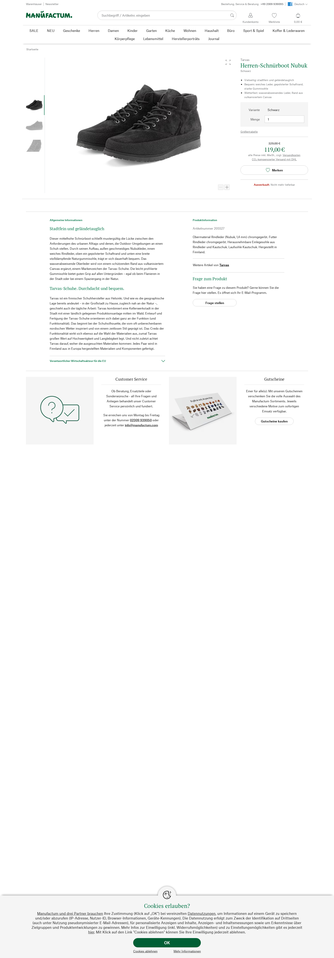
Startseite (32, 49)
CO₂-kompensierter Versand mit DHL (274, 159)
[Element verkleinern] (220, 187)
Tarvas (224, 265)
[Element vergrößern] (227, 187)
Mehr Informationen (187, 951)
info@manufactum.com (141, 425)
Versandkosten (291, 155)
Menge (255, 119)
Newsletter (52, 4)
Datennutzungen (202, 913)
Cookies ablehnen (145, 951)
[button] (228, 62)
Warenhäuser (34, 4)
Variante (254, 110)
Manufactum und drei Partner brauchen (70, 913)
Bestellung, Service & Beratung (252, 4)
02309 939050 (141, 420)
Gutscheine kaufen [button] (274, 421)
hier (91, 932)
